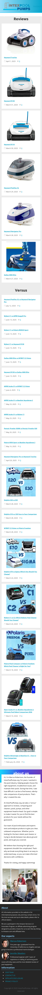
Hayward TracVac (10, 57)
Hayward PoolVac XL (11, 188)
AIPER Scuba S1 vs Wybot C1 (14, 414)
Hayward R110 (9, 144)
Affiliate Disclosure (14, 978)
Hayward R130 (9, 101)
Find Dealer (37, 6)
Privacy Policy (11, 981)
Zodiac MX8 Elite (10, 275)
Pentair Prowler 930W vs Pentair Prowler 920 (20, 428)
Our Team (9, 972)
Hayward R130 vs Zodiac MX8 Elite (16, 372)
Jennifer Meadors (17, 953)
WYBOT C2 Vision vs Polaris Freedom (17, 528)
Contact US (10, 975)
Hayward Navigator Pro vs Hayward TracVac (20, 457)
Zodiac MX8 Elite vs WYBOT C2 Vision (17, 358)
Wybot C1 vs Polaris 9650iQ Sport (16, 330)
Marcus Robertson (18, 941)
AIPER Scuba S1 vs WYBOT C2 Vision (17, 386)
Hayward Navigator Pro (12, 231)
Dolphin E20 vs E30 (11, 500)
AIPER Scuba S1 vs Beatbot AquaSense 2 (18, 400)
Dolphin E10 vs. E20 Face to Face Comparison (20, 514)
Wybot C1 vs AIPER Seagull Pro (15, 316)
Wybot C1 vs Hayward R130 (14, 344)
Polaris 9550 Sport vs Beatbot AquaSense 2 (19, 442)
